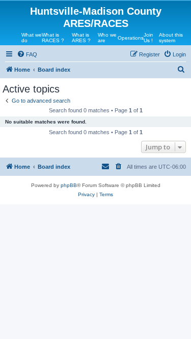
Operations (131, 38)
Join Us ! (148, 37)
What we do (31, 37)
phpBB (69, 185)
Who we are (107, 37)
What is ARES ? (81, 37)
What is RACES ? (53, 37)
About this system (171, 37)
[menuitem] (27, 54)
